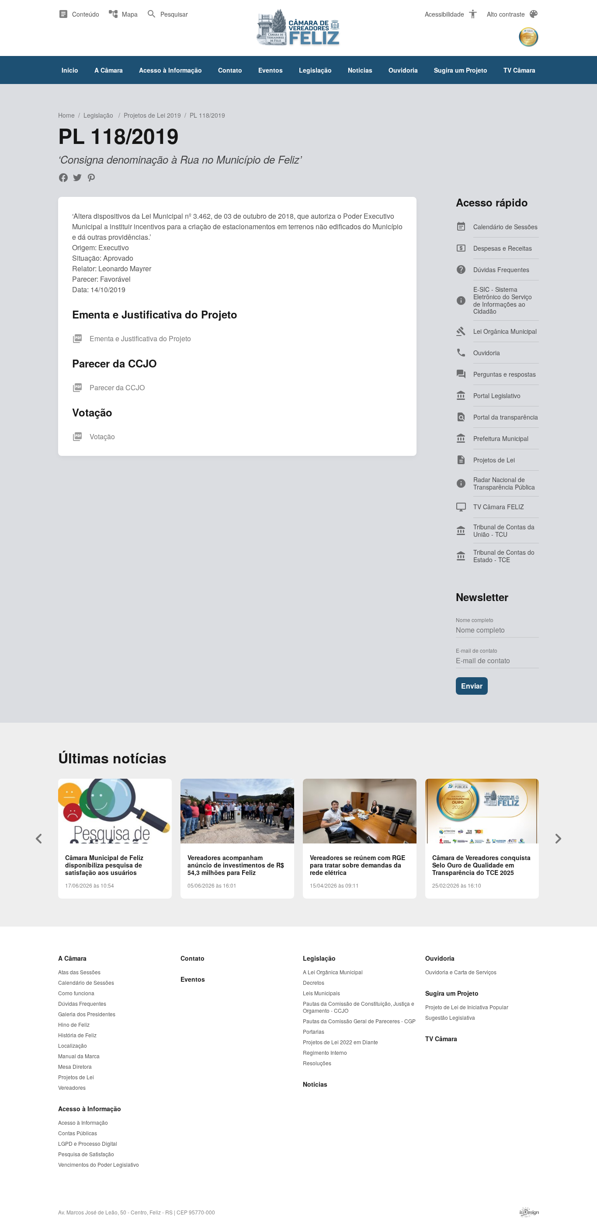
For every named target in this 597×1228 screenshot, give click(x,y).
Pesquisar (167, 14)
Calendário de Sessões (86, 982)
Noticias (360, 70)
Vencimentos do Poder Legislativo (98, 1164)
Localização (72, 1045)
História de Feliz (77, 1035)
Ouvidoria (403, 70)
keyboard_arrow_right (558, 838)
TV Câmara (519, 70)
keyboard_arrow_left (38, 838)
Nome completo (474, 619)
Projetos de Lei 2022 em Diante (340, 1042)
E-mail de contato (476, 650)
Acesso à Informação (170, 70)
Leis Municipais (321, 993)
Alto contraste (513, 14)
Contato (230, 70)
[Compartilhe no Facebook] (63, 177)
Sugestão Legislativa (450, 1017)
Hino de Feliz (74, 1024)
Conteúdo (78, 14)
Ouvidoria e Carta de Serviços (460, 972)
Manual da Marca (79, 1056)
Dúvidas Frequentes (82, 1003)
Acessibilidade (451, 14)
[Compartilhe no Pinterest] (91, 177)
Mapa (123, 14)
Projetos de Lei (76, 1077)
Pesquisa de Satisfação (86, 1154)
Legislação (315, 70)
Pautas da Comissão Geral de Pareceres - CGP (359, 1021)
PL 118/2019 (207, 115)
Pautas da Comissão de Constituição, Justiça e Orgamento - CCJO (358, 1007)
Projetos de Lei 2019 (152, 115)
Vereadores (72, 1087)
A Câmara (108, 70)
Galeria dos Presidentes (86, 1014)
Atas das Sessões (79, 972)
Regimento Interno (325, 1052)
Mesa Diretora (75, 1066)
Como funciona (76, 993)
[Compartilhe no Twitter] (77, 177)
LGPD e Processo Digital (87, 1143)
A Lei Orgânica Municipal (333, 972)
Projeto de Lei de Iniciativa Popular (466, 1007)
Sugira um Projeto (460, 70)
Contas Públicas (77, 1133)
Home (66, 115)
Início (70, 70)
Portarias (313, 1031)
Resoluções (317, 1063)
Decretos (313, 982)
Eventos (270, 70)
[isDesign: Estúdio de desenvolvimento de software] (529, 1212)
